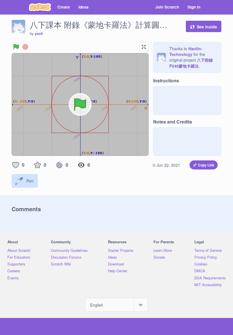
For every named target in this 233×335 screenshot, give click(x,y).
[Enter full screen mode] (144, 47)
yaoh (39, 33)
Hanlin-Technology (185, 51)
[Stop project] (25, 46)
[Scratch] (39, 7)
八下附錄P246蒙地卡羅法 (191, 63)
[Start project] (16, 46)
